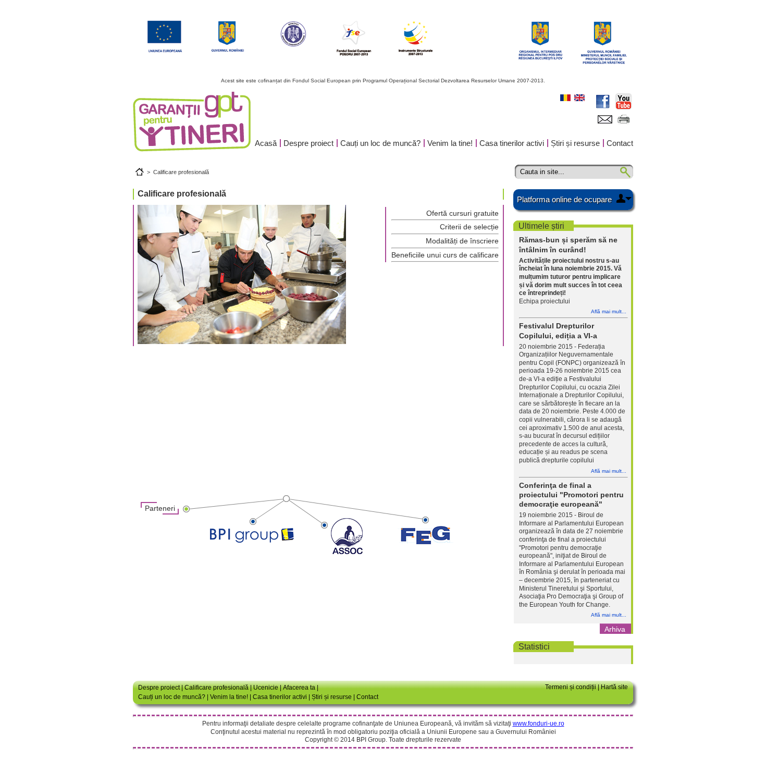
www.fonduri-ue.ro (538, 723)
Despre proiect (308, 143)
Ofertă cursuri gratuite (462, 213)
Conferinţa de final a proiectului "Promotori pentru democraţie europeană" (571, 494)
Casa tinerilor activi (511, 143)
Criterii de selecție (469, 227)
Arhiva (614, 629)
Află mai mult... (608, 311)
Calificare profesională (181, 172)
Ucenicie (265, 687)
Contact (620, 143)
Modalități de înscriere (462, 241)
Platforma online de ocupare (564, 199)
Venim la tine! (450, 143)
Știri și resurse (575, 143)
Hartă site (614, 687)
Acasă (266, 143)
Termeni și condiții (570, 687)
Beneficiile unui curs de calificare (445, 255)
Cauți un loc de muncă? (380, 143)
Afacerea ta (299, 687)
